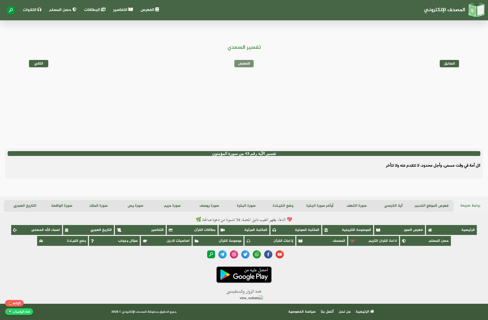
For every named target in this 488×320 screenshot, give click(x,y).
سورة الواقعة (61, 206)
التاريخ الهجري (24, 206)
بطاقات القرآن (205, 230)
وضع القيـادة (283, 206)
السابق (449, 64)
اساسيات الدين (178, 241)
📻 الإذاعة (14, 303)
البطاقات (92, 10)
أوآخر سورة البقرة (319, 206)
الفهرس (148, 10)
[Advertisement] (244, 107)
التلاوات (30, 10)
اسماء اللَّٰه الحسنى (45, 230)
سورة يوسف (209, 206)
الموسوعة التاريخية (356, 230)
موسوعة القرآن (230, 241)
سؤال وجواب (128, 241)
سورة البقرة (246, 206)
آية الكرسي (393, 206)
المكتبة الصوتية (307, 230)
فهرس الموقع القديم (432, 206)
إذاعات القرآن (283, 241)
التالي (38, 64)
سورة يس (135, 206)
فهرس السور (413, 230)
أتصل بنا (327, 312)
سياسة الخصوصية (302, 312)
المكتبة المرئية (255, 230)
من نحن (344, 312)
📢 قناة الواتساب (19, 311)
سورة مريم (172, 206)
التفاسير (120, 10)
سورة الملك (98, 206)
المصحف (339, 241)
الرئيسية (468, 230)
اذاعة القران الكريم (383, 241)
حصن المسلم (60, 10)
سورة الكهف (357, 206)
